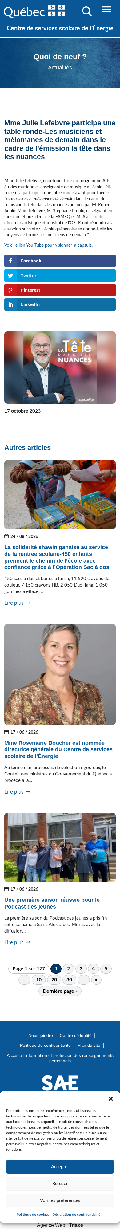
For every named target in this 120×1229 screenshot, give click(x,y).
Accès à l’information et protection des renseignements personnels (60, 1058)
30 (69, 979)
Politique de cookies (33, 1214)
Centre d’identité (76, 1035)
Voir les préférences (60, 1200)
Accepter (60, 1166)
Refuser (60, 1183)
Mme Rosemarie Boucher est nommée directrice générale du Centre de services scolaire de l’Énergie (58, 749)
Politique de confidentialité (45, 1045)
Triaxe (76, 1225)
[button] (111, 1099)
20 (54, 979)
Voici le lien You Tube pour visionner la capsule (48, 245)
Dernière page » (60, 991)
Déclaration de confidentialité (76, 1214)
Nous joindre (40, 1035)
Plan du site (89, 1045)
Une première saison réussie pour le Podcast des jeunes (52, 903)
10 (39, 979)
